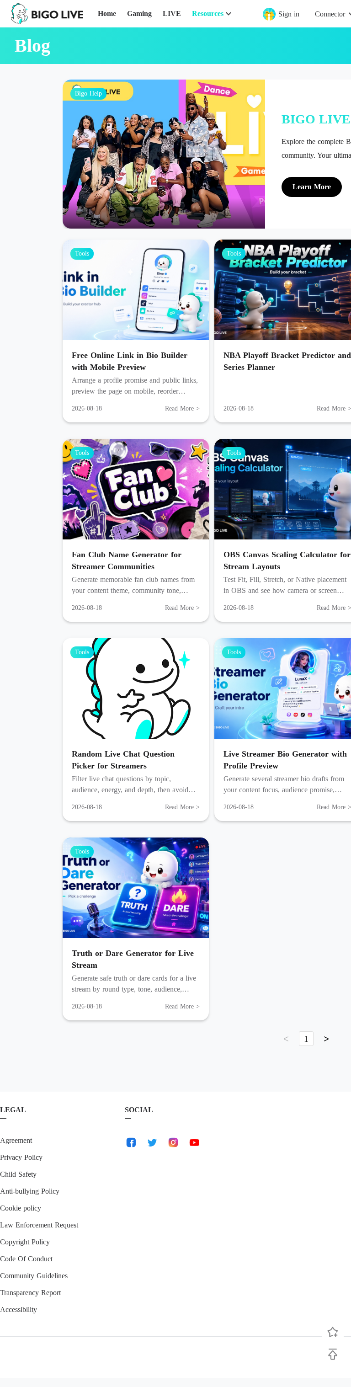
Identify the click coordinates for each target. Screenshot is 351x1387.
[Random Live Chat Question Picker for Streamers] (136, 688)
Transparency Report (30, 1292)
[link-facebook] (131, 1142)
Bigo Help (88, 93)
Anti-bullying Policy (29, 1191)
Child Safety (18, 1174)
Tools (82, 253)
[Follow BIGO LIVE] (333, 1332)
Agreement (16, 1140)
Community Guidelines (34, 1276)
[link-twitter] (152, 1142)
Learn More (311, 187)
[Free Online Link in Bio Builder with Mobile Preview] (136, 290)
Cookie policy (20, 1208)
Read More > (182, 408)
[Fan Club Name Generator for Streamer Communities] (136, 489)
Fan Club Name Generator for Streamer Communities (126, 560)
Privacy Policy (21, 1157)
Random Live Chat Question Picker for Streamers (123, 759)
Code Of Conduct (26, 1259)
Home (107, 13)
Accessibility (18, 1309)
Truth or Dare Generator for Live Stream (133, 959)
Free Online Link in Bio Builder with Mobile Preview (129, 361)
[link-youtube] (194, 1142)
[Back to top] (333, 1354)
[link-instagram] (173, 1142)
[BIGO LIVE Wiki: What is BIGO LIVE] (164, 154)
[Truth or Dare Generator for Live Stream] (136, 888)
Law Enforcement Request (39, 1225)
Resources (207, 13)
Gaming (139, 13)
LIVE (172, 13)
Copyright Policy (25, 1242)
